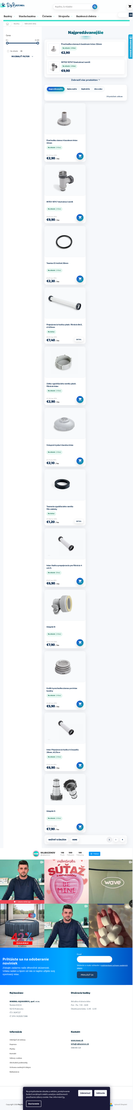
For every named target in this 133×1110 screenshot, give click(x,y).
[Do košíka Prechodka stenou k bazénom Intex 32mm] (80, 156)
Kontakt (13, 1053)
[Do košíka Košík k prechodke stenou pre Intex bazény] (80, 704)
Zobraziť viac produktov (84, 79)
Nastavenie (33, 1103)
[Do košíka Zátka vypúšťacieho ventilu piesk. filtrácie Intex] (80, 399)
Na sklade (16, 51)
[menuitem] (9, 16)
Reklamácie (14, 1072)
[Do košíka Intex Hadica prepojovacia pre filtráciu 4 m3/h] (80, 581)
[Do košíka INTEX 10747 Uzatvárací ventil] (80, 217)
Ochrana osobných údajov (20, 1067)
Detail (79, 339)
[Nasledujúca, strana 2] (116, 839)
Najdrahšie (85, 89)
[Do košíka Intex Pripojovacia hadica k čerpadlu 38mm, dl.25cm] (80, 765)
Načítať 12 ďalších (57, 840)
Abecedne (98, 89)
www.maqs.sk (77, 1040)
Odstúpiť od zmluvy (17, 1040)
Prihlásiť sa (87, 975)
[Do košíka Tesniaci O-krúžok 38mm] (80, 279)
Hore (74, 840)
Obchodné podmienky (19, 1063)
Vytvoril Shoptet (120, 1104)
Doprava (13, 1044)
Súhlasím (100, 1093)
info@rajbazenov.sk (80, 1044)
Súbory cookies (16, 1058)
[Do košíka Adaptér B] (80, 642)
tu (64, 1097)
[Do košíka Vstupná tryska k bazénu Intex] (80, 460)
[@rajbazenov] (36, 853)
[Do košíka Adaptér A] (80, 826)
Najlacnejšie (72, 89)
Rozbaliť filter (20, 56)
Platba (12, 1049)
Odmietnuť (85, 1093)
